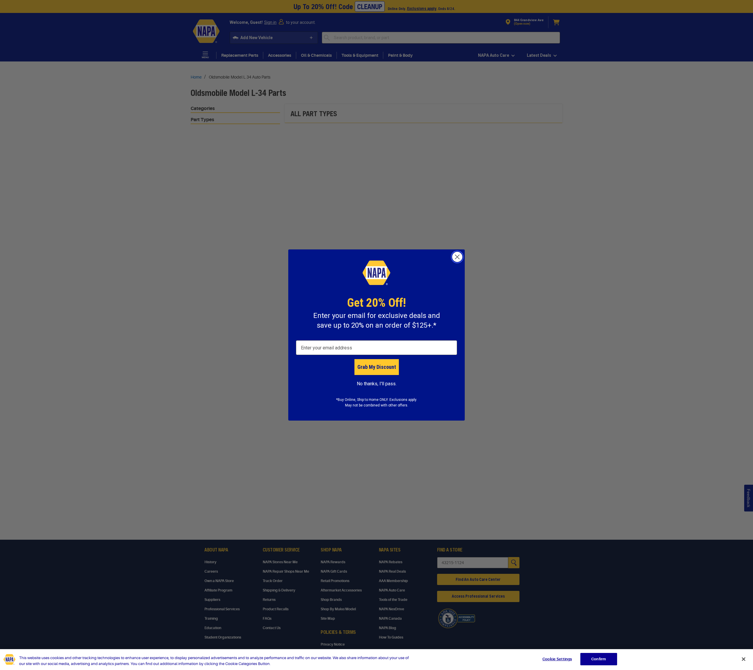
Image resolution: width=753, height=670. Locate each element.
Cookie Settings (557, 659)
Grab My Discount (376, 367)
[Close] (743, 659)
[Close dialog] (457, 257)
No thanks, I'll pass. (377, 383)
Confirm (598, 659)
